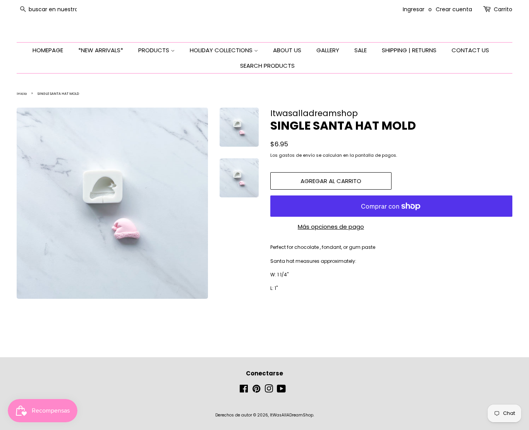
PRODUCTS (154, 50)
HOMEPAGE (48, 50)
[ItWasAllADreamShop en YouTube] (281, 391)
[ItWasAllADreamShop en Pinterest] (256, 391)
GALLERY (327, 50)
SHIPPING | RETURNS (409, 50)
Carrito (503, 9)
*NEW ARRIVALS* (100, 50)
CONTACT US (470, 50)
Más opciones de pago (331, 227)
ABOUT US (287, 50)
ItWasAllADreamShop (291, 415)
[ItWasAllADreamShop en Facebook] (243, 391)
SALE (360, 50)
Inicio (22, 93)
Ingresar (413, 9)
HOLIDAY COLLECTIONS (222, 50)
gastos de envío (297, 155)
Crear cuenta (454, 9)
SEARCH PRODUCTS (267, 66)
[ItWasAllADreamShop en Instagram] (268, 391)
